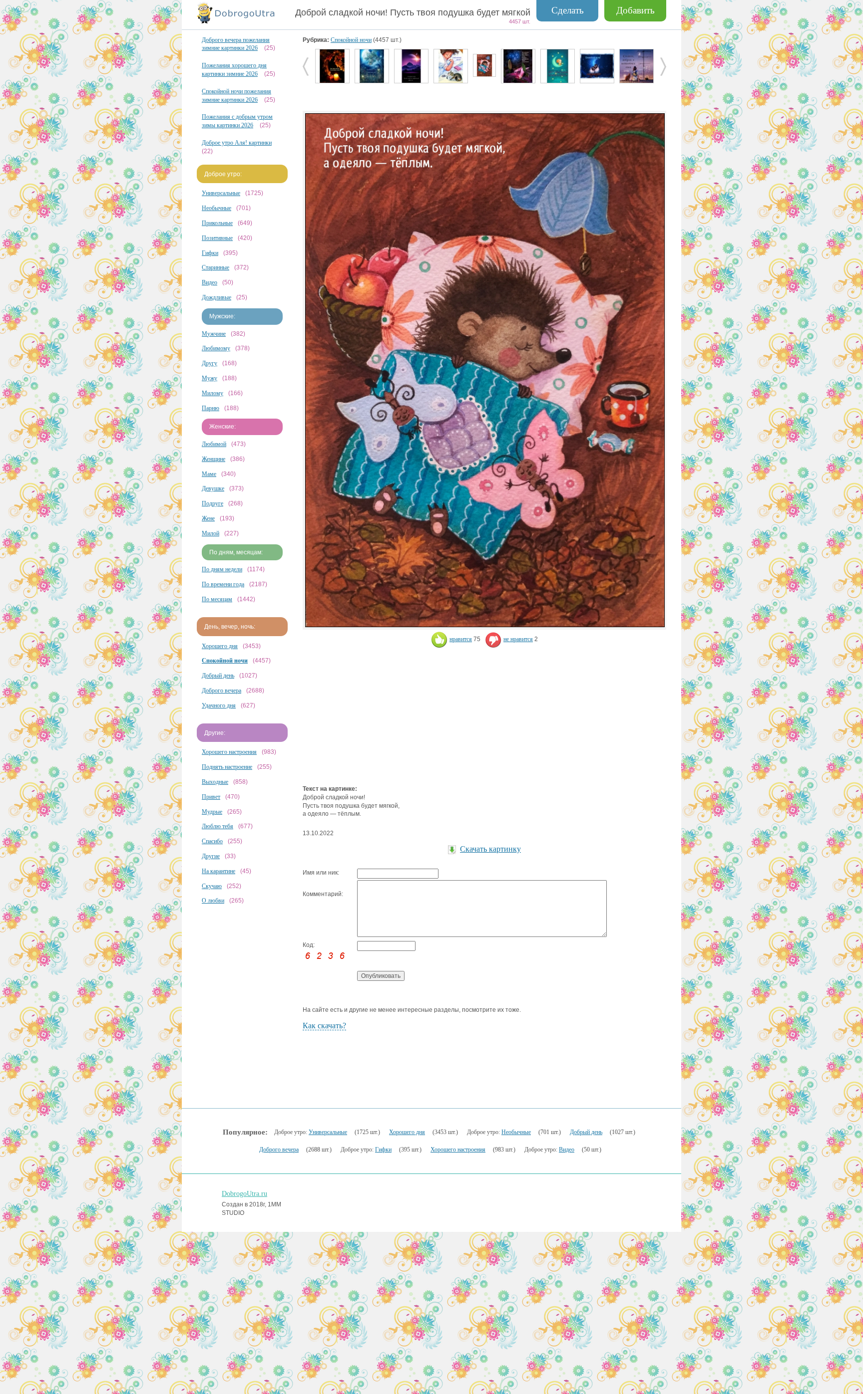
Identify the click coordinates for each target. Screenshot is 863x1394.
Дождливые (216, 297)
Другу (209, 363)
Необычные (216, 208)
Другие (211, 856)
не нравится (518, 639)
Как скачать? (324, 1025)
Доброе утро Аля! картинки (237, 142)
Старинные (215, 267)
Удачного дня (219, 705)
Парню (210, 408)
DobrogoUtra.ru (244, 1193)
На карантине (218, 871)
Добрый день (218, 675)
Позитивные (217, 237)
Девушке (213, 488)
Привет (211, 796)
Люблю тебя (217, 826)
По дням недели (222, 569)
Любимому (216, 348)
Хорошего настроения (229, 751)
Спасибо (212, 841)
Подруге (212, 503)
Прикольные (217, 223)
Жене (208, 518)
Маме (209, 473)
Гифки (210, 252)
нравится (460, 639)
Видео (209, 282)
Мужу (209, 378)
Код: (309, 944)
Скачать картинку (490, 849)
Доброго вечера (221, 690)
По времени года (223, 584)
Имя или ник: (321, 872)
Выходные (215, 781)
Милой (210, 533)
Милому (212, 393)
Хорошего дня (220, 646)
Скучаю (212, 886)
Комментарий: (323, 894)
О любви (213, 900)
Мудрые (212, 811)
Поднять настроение (227, 766)
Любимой (214, 444)
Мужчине (214, 333)
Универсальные (221, 193)
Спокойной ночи (351, 39)
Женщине (213, 459)
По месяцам (217, 599)
